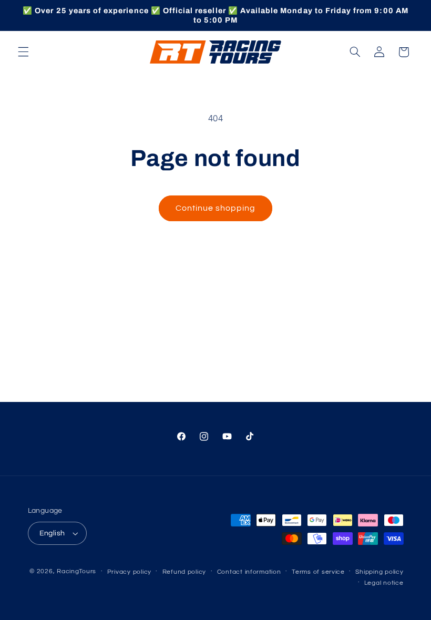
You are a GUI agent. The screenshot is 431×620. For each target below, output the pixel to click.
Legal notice (384, 583)
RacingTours (76, 571)
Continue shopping (216, 208)
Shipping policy (379, 572)
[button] (23, 52)
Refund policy (184, 572)
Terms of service (318, 572)
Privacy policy (129, 572)
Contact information (249, 572)
